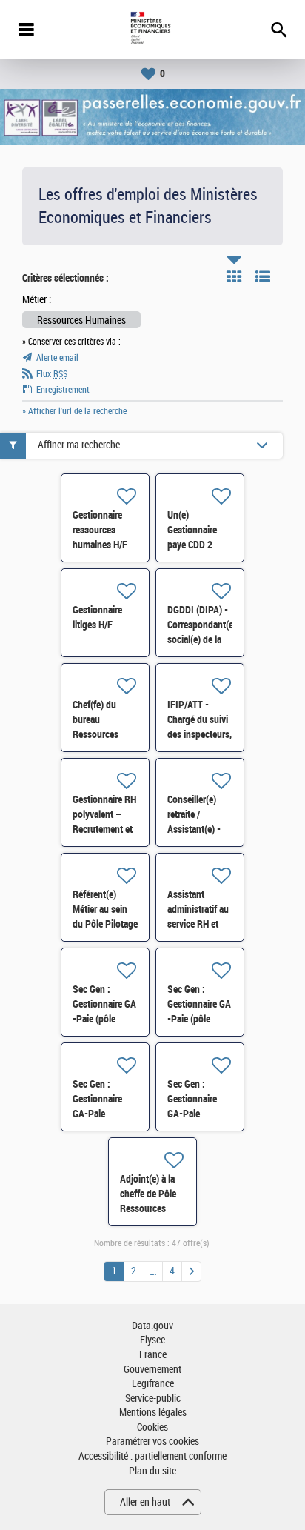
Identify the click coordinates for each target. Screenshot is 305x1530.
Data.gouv (152, 1326)
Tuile (234, 276)
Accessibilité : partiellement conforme (152, 1456)
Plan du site (152, 1471)
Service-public (153, 1398)
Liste (263, 276)
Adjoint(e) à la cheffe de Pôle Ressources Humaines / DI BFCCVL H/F (148, 1208)
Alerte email (57, 358)
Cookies (152, 1427)
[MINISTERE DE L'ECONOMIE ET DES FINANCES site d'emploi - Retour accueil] (152, 29)
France (153, 1354)
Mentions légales (153, 1412)
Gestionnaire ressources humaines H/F (100, 530)
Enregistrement (63, 390)
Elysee (152, 1340)
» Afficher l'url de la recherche (74, 411)
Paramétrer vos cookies (152, 1441)
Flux (51, 374)
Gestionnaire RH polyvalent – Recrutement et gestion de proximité (104, 829)
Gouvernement (152, 1369)
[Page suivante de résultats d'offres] (191, 1271)
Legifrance (153, 1383)
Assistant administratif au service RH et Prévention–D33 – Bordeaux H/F (199, 923)
